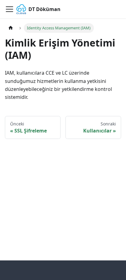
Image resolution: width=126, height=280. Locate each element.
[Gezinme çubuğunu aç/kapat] (9, 9)
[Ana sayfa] (11, 28)
